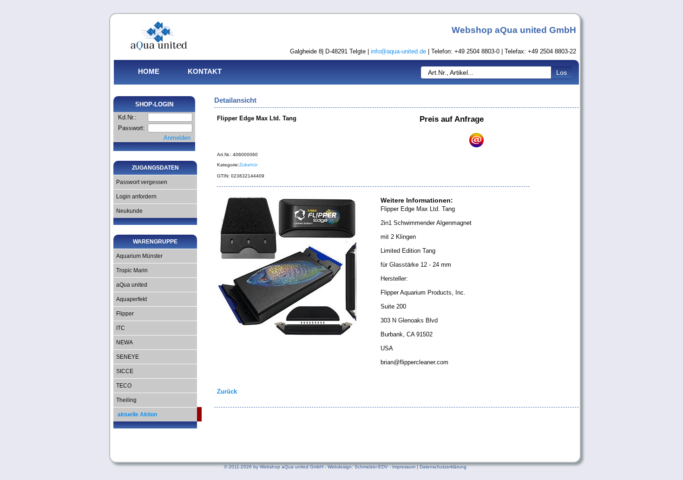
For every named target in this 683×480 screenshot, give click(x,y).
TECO (122, 385)
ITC (119, 328)
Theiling (125, 400)
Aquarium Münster (138, 256)
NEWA (123, 342)
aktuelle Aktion (135, 414)
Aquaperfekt (130, 299)
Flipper (123, 313)
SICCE (123, 371)
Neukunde (128, 211)
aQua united (130, 285)
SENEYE (126, 357)
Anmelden (177, 137)
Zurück (227, 391)
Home (148, 71)
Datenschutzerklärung (443, 466)
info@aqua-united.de (398, 51)
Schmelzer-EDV (371, 466)
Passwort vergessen (140, 182)
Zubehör (248, 164)
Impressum (403, 466)
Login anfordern (135, 196)
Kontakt (205, 71)
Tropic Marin (130, 270)
